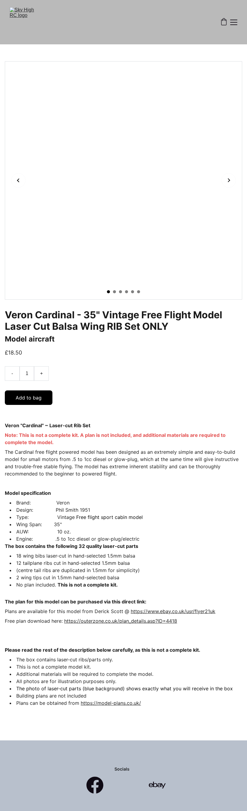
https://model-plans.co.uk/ (111, 703)
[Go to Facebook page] (94, 785)
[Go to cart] (224, 22)
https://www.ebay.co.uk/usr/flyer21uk (173, 611)
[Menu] (233, 22)
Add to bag (29, 398)
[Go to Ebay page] (157, 785)
